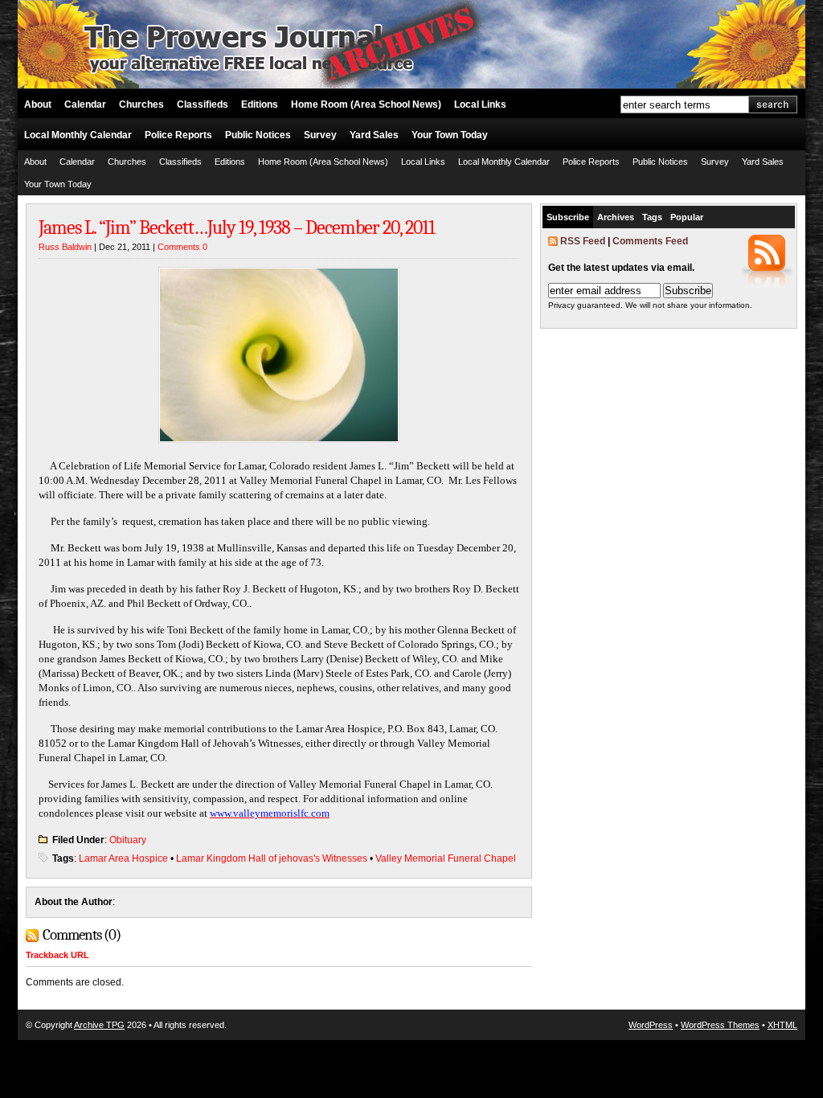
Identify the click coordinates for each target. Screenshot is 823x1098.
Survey (320, 135)
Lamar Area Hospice (123, 858)
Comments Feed (650, 241)
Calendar (85, 104)
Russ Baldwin (65, 247)
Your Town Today (450, 135)
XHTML (782, 1025)
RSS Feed (582, 241)
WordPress (651, 1025)
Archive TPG (99, 1025)
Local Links (480, 104)
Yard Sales (374, 135)
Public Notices (258, 135)
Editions (259, 104)
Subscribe (568, 217)
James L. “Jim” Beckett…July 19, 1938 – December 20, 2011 (237, 227)
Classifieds (202, 104)
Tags (652, 217)
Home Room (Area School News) (366, 104)
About (37, 104)
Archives (615, 217)
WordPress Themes (720, 1025)
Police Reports (178, 135)
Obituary (127, 840)
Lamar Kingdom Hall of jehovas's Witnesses (271, 858)
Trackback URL (57, 955)
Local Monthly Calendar (78, 135)
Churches (141, 104)
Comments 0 (182, 247)
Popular (686, 217)
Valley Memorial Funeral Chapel (445, 858)
